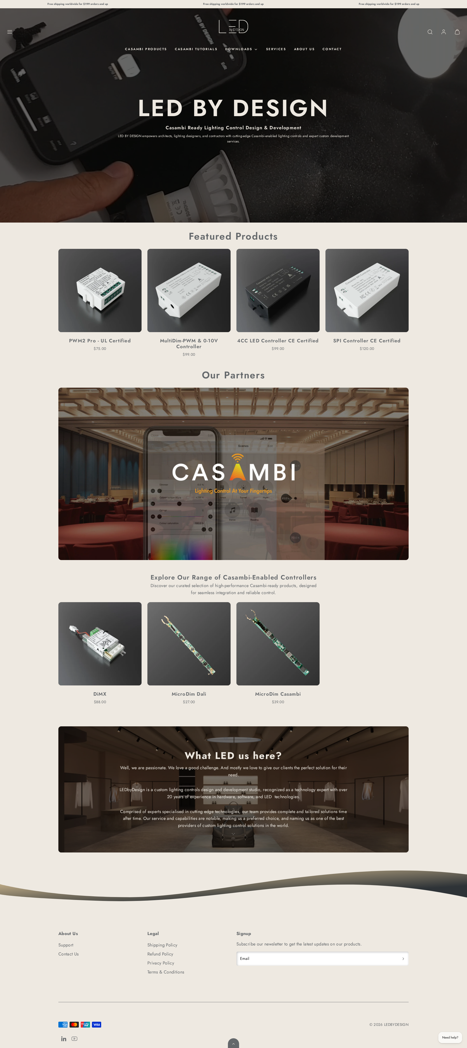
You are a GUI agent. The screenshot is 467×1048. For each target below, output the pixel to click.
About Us (304, 49)
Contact (332, 49)
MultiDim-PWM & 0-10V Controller (189, 343)
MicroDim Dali (189, 694)
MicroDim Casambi (278, 694)
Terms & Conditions (165, 972)
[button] (10, 32)
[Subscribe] (403, 959)
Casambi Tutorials (196, 49)
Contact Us (68, 954)
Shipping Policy (162, 945)
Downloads (238, 49)
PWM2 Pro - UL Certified (100, 340)
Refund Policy (160, 954)
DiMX (100, 694)
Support (65, 945)
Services (276, 49)
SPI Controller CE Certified (367, 340)
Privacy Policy (160, 963)
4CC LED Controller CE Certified (278, 340)
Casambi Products (146, 49)
